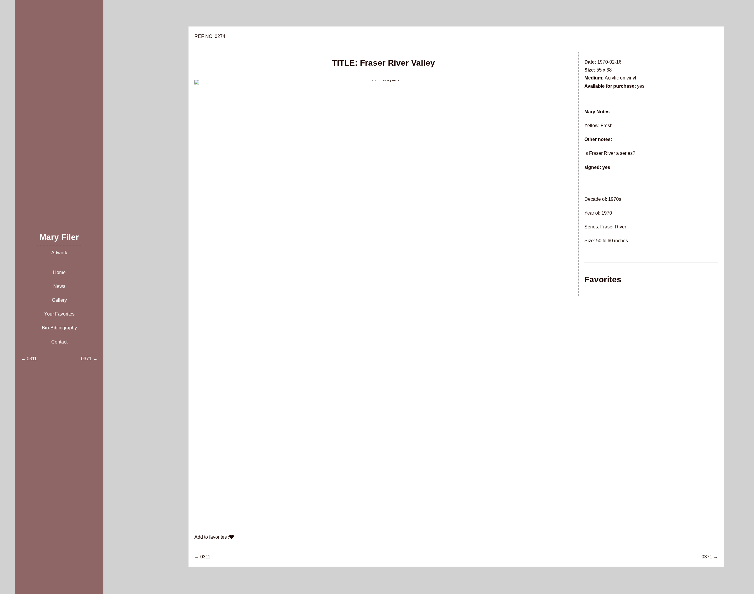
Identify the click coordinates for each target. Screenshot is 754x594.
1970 (606, 212)
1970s (614, 199)
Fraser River (613, 226)
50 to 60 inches (612, 240)
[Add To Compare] (231, 537)
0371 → (710, 556)
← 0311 (202, 556)
